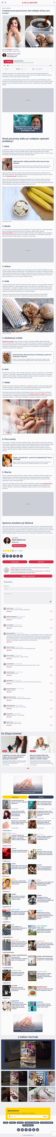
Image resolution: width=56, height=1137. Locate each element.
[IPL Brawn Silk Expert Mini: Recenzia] (42, 1094)
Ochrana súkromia (46, 1122)
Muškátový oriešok (7, 341)
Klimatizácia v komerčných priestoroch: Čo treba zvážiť (45, 959)
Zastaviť (6, 69)
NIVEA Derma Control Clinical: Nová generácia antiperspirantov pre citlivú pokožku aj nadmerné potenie (45, 915)
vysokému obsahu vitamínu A (38, 394)
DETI (12, 925)
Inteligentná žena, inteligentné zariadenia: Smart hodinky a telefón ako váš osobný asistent (45, 899)
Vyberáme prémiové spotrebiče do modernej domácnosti (18, 989)
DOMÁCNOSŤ (15, 940)
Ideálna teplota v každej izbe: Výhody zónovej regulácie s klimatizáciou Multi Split (44, 976)
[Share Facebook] (3, 556)
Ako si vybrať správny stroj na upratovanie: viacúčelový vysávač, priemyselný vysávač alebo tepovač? (45, 945)
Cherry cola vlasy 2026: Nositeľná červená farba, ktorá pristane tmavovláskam (18, 813)
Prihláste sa (14, 567)
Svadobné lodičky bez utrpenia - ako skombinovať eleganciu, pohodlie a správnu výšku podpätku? (19, 837)
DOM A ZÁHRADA (42, 926)
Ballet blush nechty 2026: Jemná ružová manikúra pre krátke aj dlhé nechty (19, 822)
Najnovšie (40, 797)
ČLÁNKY (13, 894)
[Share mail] (21, 556)
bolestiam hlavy (11, 176)
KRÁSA (13, 879)
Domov (4, 8)
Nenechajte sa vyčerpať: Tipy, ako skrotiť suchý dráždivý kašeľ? (18, 897)
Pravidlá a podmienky (32, 1122)
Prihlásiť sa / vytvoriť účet (28, 576)
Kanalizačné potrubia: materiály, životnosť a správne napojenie (17, 974)
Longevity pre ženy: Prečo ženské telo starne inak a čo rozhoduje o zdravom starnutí (45, 813)
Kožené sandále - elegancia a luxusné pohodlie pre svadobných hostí (45, 838)
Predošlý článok (15, 562)
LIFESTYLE (8, 8)
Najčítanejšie (15, 797)
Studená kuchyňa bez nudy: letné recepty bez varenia (45, 989)
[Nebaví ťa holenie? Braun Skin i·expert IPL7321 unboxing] (14, 1094)
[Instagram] (18, 1129)
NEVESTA (13, 833)
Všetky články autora (19, 546)
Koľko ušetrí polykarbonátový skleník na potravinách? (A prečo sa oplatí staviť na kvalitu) (45, 930)
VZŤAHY (13, 864)
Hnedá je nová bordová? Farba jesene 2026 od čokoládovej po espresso (44, 822)
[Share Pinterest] (14, 556)
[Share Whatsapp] (7, 556)
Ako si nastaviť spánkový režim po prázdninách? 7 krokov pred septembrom (44, 868)
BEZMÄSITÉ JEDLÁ (42, 987)
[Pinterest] (30, 1129)
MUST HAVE (40, 834)
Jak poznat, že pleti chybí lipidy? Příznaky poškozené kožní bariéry (19, 882)
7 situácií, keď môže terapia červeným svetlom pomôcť (19, 851)
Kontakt (12, 1122)
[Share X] (10, 556)
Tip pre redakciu (28, 1125)
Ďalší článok (41, 562)
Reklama (20, 1122)
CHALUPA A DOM (16, 970)
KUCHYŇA (14, 986)
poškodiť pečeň (47, 483)
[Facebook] (26, 1129)
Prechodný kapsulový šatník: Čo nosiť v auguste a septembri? (19, 802)
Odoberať (45, 1116)
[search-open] (5, 2)
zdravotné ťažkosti (7, 233)
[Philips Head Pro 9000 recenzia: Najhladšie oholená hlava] (42, 1078)
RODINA (39, 865)
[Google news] (33, 1129)
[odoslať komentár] (50, 602)
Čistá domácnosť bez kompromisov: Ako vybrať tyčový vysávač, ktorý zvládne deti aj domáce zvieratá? (18, 1005)
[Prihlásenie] (2, 2)
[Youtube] (22, 1129)
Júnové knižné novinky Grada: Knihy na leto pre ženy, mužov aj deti (44, 1005)
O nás (5, 1122)
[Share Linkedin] (17, 556)
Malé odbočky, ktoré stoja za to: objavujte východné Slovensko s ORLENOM (19, 913)
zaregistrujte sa (39, 571)
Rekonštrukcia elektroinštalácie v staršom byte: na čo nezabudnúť (19, 958)
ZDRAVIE (13, 848)
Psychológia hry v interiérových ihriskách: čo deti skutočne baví (19, 928)
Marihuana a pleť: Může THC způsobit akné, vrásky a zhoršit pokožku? (45, 883)
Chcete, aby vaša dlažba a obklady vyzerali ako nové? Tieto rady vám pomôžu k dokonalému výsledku (19, 944)
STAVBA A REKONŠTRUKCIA (19, 955)
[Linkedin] (37, 1129)
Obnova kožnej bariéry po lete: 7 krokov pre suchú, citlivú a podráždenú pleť (44, 803)
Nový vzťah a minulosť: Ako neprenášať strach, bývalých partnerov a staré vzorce (19, 867)
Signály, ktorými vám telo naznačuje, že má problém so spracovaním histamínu (45, 853)
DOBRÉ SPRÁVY (15, 909)
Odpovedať (9, 611)
